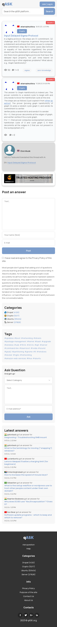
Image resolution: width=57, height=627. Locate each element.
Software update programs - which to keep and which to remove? (28, 516)
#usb (16, 345)
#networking (27, 338)
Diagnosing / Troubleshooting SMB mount (25, 437)
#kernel (30, 341)
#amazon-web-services (15, 358)
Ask (28, 416)
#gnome (29, 351)
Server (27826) (28, 574)
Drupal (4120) (28, 562)
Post (28, 250)
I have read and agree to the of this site (27, 259)
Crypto (22, 31)
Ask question (29, 544)
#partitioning (18, 351)
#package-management (15, 341)
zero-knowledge (44, 70)
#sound (41, 348)
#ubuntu (37, 358)
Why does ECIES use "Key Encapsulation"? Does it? (28, 503)
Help (29, 548)
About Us (28, 600)
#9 (34, 351)
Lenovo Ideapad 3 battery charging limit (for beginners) (26, 462)
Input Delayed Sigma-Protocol (21, 162)
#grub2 (7, 351)
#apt (36, 345)
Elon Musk (25, 151)
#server (43, 345)
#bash (38, 341)
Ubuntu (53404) (28, 570)
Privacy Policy (38, 258)
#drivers (37, 338)
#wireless (9, 345)
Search (49, 11)
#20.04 (30, 345)
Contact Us (28, 596)
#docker (8, 355)
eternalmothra (28, 26)
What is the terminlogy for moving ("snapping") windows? (28, 449)
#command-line (11, 348)
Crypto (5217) (28, 566)
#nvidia (34, 348)
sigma (27, 70)
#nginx (16, 355)
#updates (9, 338)
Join (44, 4)
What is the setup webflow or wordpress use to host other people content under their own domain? (28, 488)
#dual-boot (24, 348)
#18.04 (23, 345)
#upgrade (46, 341)
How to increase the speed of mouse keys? (26, 475)
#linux (29, 358)
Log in (50, 4)
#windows (41, 351)
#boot (17, 338)
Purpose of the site (28, 592)
